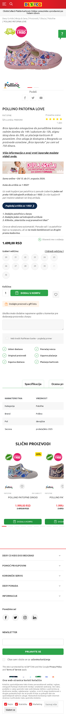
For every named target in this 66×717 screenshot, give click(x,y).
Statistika (23, 704)
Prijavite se (33, 651)
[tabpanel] (33, 55)
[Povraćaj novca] (37, 349)
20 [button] (6, 258)
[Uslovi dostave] (4, 349)
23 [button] (35, 258)
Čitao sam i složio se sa (28, 659)
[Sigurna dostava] (4, 361)
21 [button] (16, 258)
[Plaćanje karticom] (37, 361)
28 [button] (25, 267)
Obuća (43, 18)
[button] (56, 294)
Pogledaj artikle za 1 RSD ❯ (19, 206)
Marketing (37, 704)
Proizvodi (33, 18)
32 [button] (6, 276)
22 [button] (25, 258)
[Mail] (41, 98)
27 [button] (16, 267)
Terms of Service (13, 670)
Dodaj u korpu (30, 293)
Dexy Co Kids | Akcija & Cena (14, 18)
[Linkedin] (34, 617)
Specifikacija (33, 383)
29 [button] (35, 267)
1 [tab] (29, 87)
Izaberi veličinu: (10, 251)
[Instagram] (25, 617)
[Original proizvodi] (4, 355)
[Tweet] (33, 98)
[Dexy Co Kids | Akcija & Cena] (33, 4)
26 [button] (6, 267)
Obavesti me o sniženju (53, 239)
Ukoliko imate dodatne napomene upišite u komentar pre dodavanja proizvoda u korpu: (30, 315)
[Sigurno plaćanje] (37, 355)
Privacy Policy (56, 667)
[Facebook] (25, 98)
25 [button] (54, 258)
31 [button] (54, 267)
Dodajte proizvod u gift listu (23, 304)
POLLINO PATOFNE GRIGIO (23, 497)
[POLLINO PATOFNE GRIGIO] (22, 471)
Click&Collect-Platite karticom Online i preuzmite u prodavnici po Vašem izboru (33, 12)
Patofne (51, 18)
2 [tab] (36, 87)
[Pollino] (12, 83)
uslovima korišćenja (40, 659)
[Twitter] (15, 617)
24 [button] (44, 258)
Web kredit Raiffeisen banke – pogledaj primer (31, 338)
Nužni (10, 704)
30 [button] (44, 267)
